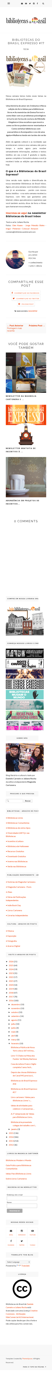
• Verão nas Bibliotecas (16, 866)
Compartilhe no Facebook (26, 293)
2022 (11, 977)
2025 (11, 965)
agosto (14, 1020)
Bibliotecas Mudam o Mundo (18, 1160)
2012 (11, 1145)
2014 (11, 1137)
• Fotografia (11, 941)
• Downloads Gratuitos (16, 856)
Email (11, 1235)
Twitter (21, 1245)
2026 (11, 961)
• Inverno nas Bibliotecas (17, 861)
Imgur (8, 228)
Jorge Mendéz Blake (34, 225)
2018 (11, 992)
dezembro (15, 1004)
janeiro (14, 1129)
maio (13, 1031)
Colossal (25, 228)
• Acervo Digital (13, 946)
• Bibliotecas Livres (14, 818)
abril (13, 1035)
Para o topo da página (34, 1367)
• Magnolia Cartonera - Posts (18, 887)
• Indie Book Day (13, 905)
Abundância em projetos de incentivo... (22, 502)
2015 (11, 1133)
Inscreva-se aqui (16, 213)
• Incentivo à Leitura (14, 841)
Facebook (11, 1245)
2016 (11, 1000)
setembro (15, 1016)
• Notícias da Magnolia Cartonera (20, 882)
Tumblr (32, 1245)
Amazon (34, 228)
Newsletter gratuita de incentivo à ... (21, 450)
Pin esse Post (28, 304)
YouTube (33, 1235)
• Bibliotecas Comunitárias (17, 823)
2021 (11, 981)
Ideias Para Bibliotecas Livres (18, 1173)
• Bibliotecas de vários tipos (18, 828)
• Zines (9, 892)
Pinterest (16, 228)
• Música (10, 931)
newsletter (32, 311)
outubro (14, 1012)
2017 (11, 996)
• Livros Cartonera (14, 910)
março (14, 1039)
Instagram (21, 1235)
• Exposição (11, 936)
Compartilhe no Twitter (27, 299)
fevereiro (15, 1043)
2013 (11, 1141)
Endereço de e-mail (14, 1195)
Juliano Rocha (33, 256)
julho (13, 1024)
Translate (25, 1265)
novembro (15, 1008)
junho (13, 1028)
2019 (11, 989)
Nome (9, 1202)
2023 (11, 973)
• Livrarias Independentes (17, 915)
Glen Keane (17, 225)
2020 (11, 985)
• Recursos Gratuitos (15, 851)
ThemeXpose (27, 1358)
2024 (11, 969)
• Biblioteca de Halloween (17, 846)
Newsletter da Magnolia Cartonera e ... (21, 397)
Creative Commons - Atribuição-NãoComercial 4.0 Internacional (21, 1313)
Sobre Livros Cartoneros (16, 1178)
